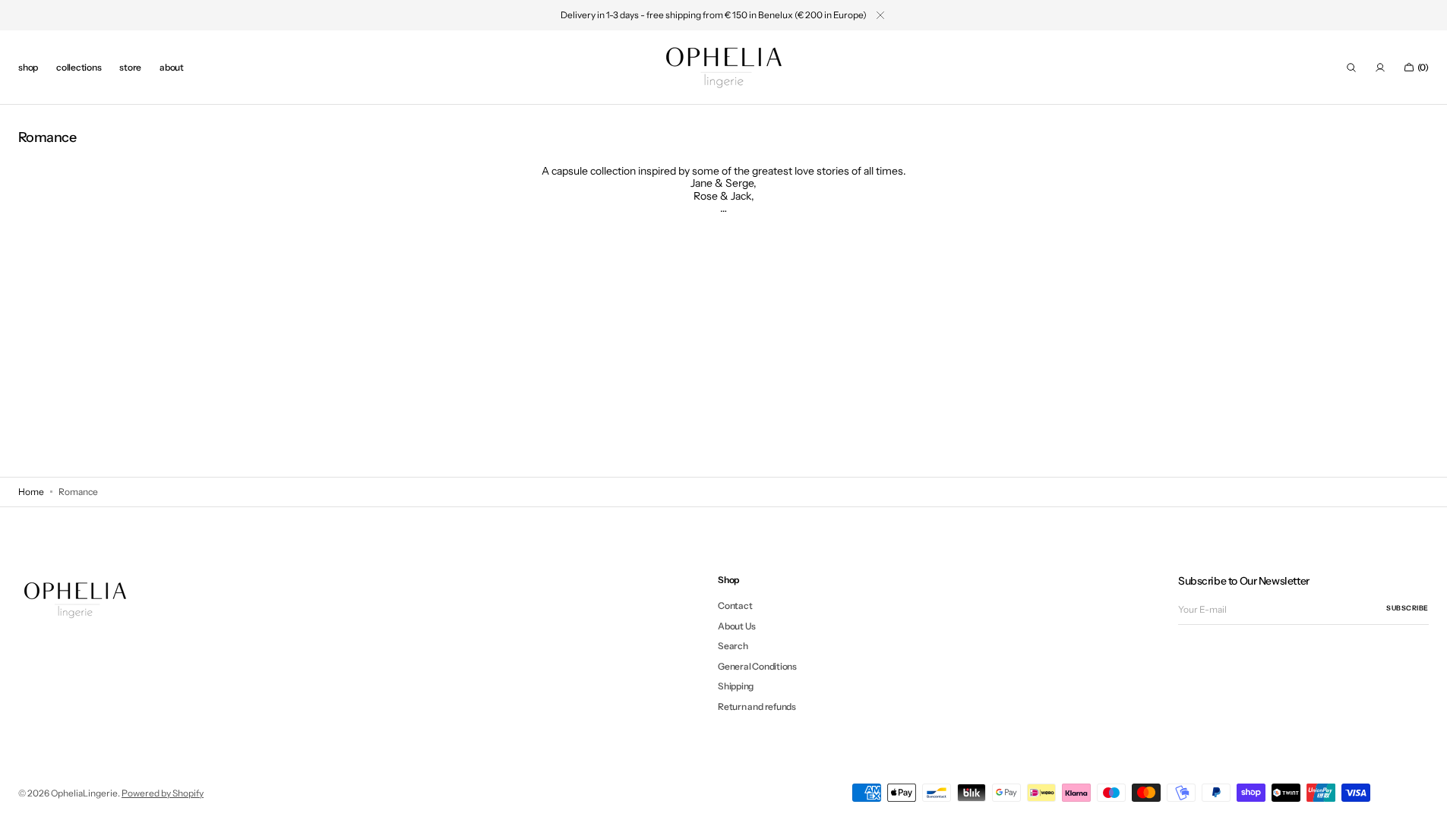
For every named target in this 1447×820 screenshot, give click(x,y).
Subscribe (1407, 608)
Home (31, 491)
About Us (737, 626)
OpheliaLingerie (84, 793)
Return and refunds (757, 706)
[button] (1351, 68)
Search (733, 645)
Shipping (736, 686)
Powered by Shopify (163, 793)
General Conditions (757, 666)
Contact (735, 606)
